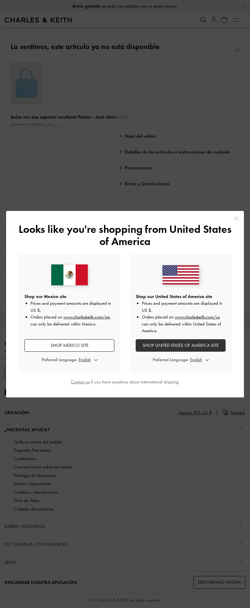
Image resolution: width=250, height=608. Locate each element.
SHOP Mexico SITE (69, 345)
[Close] (236, 218)
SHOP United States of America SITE (181, 345)
